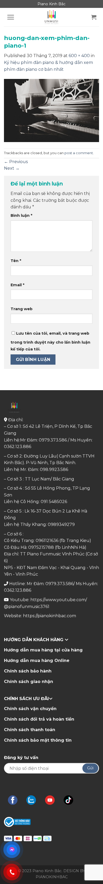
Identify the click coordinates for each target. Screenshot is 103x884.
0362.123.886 (17, 446)
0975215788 (41, 547)
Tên (16, 260)
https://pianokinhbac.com (49, 615)
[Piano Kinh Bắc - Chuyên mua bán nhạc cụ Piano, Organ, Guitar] (51, 17)
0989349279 (61, 524)
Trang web (21, 309)
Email (17, 285)
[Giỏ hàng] (93, 17)
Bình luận (21, 215)
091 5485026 (54, 501)
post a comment (78, 153)
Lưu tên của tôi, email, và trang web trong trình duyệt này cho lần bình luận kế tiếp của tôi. (50, 341)
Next (12, 168)
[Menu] (10, 17)
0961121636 (47, 540)
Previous (16, 161)
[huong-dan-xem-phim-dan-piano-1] (51, 110)
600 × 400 (79, 55)
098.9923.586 (54, 469)
